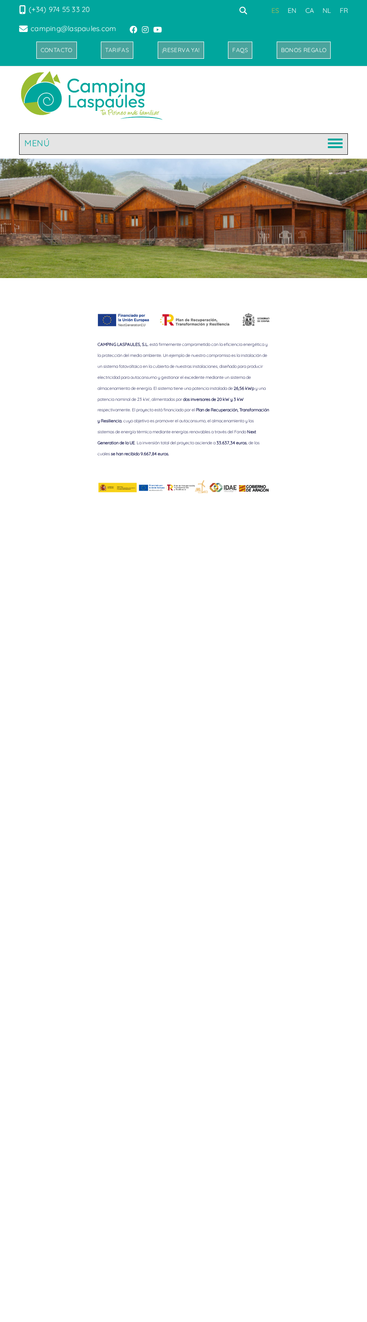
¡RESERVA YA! (181, 50)
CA (309, 10)
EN (292, 10)
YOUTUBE (158, 29)
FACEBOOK (134, 29)
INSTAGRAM (146, 29)
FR (344, 10)
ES (275, 10)
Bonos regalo (304, 50)
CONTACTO (57, 50)
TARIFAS (117, 50)
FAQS (240, 50)
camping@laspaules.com (73, 28)
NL (327, 10)
